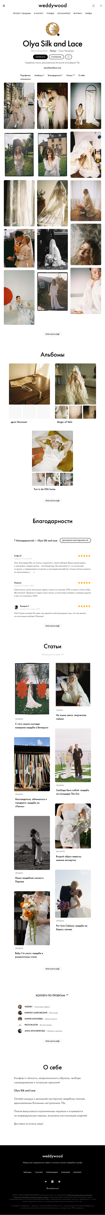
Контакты (65, 1172)
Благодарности (55, 75)
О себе (81, 75)
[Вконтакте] (52, 1182)
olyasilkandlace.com (52, 68)
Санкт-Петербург (66, 51)
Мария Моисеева (34, 1019)
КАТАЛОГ (38, 13)
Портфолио (25, 75)
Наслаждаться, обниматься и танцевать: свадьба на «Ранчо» (31, 803)
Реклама (28, 1172)
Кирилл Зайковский (36, 1012)
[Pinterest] (59, 1182)
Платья (53, 51)
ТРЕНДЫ (50, 13)
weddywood (52, 1156)
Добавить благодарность (75, 540)
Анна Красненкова (35, 1031)
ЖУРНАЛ (78, 13)
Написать (40, 57)
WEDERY (28, 1006)
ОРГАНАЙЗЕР (64, 13)
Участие (39, 1172)
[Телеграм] (46, 1182)
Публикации (52, 1172)
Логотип (77, 1172)
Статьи (70, 75)
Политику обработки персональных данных (31, 1197)
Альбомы (39, 75)
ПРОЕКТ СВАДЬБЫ (22, 13)
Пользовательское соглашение (79, 1195)
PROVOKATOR (31, 1025)
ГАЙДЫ (88, 13)
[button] (101, 6)
